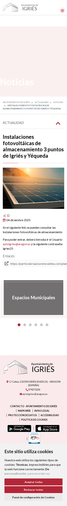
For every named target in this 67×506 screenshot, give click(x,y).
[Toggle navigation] (62, 10)
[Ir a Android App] (18, 428)
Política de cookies (34, 419)
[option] (33, 297)
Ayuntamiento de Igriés (16, 102)
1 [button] (19, 324)
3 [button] (30, 324)
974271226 (34, 389)
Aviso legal (42, 410)
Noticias (58, 102)
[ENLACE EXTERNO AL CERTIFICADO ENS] (33, 438)
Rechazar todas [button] (33, 489)
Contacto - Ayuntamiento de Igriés (33, 406)
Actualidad (41, 102)
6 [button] (47, 324)
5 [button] (41, 324)
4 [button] (35, 324)
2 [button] (24, 324)
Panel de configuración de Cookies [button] (33, 497)
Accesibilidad (50, 415)
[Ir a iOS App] (47, 428)
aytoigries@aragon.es (17, 244)
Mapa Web (24, 410)
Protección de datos (22, 415)
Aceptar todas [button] (34, 482)
